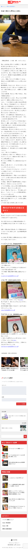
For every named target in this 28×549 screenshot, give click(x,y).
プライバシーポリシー (14, 542)
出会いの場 (5, 525)
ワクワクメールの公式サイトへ (9, 346)
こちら (21, 299)
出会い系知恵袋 (6, 522)
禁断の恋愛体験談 (12, 353)
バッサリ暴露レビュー (8, 519)
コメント (4, 385)
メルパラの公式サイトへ (7, 310)
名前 (3, 397)
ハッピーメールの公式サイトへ (9, 276)
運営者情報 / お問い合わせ (14, 544)
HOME (15, 540)
